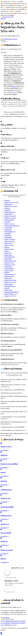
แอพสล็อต (7, 222)
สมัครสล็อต (8, 233)
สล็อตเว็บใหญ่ (8, 266)
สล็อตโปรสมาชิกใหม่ (10, 280)
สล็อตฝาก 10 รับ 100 (10, 218)
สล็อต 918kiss (8, 278)
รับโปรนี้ (10, 589)
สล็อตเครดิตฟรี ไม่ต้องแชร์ (12, 225)
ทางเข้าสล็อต (8, 227)
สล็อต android (8, 290)
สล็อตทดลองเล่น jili (16, 623)
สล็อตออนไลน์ (9, 204)
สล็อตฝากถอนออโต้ (10, 216)
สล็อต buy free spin (10, 223)
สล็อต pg (15, 86)
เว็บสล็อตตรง (8, 229)
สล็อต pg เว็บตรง (9, 245)
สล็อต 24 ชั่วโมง (9, 270)
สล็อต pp (7, 247)
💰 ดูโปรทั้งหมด (5, 39)
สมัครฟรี (3, 18)
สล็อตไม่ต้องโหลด (10, 257)
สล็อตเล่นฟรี (8, 259)
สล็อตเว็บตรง (8, 625)
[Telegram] (1, 633)
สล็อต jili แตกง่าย (9, 262)
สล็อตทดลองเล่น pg (10, 212)
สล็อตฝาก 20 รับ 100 (10, 282)
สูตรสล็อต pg (8, 235)
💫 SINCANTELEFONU (7, 17)
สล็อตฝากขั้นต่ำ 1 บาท (11, 294)
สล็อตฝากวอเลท (9, 249)
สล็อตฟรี (7, 288)
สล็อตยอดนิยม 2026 (10, 231)
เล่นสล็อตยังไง (9, 214)
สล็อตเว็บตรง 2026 (17, 621)
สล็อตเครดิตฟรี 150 (10, 274)
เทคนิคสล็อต (8, 237)
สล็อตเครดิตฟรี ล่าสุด (10, 261)
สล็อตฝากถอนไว (9, 276)
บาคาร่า (14, 92)
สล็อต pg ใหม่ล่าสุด (10, 239)
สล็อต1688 (7, 210)
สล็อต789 (7, 200)
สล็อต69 (7, 272)
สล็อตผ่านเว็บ (8, 243)
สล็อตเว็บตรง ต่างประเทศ (12, 202)
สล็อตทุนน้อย (8, 255)
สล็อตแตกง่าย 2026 (10, 264)
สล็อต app (7, 208)
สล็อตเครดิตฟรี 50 (10, 220)
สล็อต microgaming (10, 241)
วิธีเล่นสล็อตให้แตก (10, 286)
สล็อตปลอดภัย (9, 284)
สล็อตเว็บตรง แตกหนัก (11, 206)
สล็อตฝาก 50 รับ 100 (10, 296)
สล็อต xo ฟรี (8, 253)
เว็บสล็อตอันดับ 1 (9, 268)
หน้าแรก (3, 621)
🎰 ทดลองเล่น (13, 39)
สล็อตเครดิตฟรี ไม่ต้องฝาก (12, 292)
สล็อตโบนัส (9, 621)
